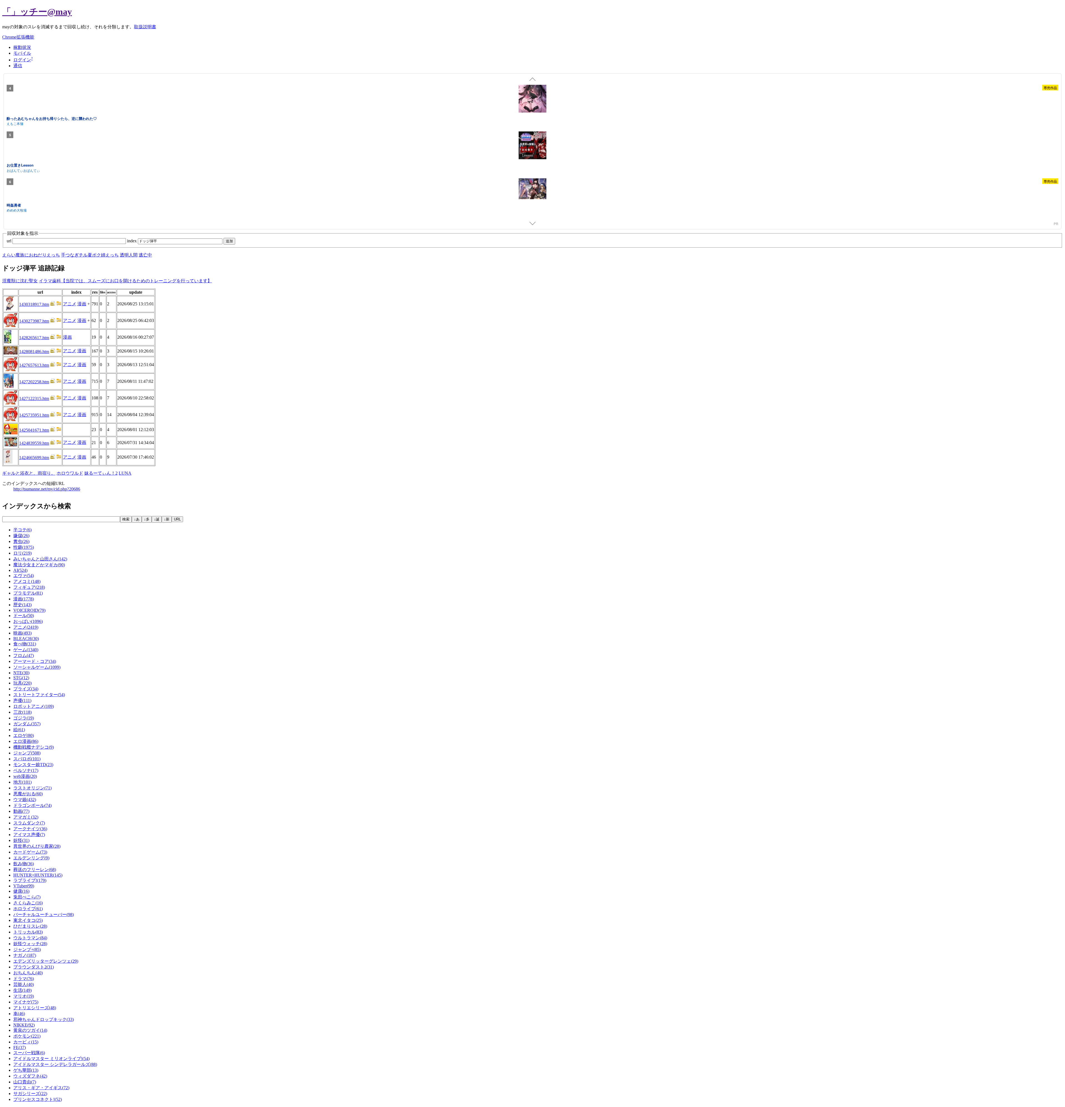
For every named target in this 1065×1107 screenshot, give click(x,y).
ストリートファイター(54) (39, 694)
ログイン (22, 59)
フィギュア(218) (29, 587)
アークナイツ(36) (30, 828)
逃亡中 (145, 255)
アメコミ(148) (26, 581)
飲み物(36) (23, 863)
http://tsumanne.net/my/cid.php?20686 (46, 489)
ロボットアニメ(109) (33, 706)
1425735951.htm (34, 415)
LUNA (125, 473)
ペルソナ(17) (25, 770)
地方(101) (22, 782)
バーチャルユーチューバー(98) (43, 914)
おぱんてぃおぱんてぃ (23, 170)
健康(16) (21, 891)
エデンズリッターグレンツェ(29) (45, 961)
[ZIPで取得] (58, 304)
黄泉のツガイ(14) (30, 1030)
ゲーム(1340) (25, 649)
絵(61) (19, 729)
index (132, 240)
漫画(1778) (23, 599)
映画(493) (22, 633)
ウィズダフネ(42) (30, 1076)
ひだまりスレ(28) (30, 926)
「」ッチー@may (37, 12)
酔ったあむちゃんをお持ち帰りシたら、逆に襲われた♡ (52, 118)
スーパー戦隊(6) (29, 1052)
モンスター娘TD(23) (33, 764)
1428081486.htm (34, 351)
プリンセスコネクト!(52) (37, 1099)
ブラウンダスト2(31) (33, 967)
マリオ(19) (23, 996)
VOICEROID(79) (29, 610)
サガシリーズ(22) (30, 1093)
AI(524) (20, 570)
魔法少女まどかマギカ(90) (39, 564)
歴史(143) (22, 604)
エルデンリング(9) (31, 858)
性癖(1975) (23, 547)
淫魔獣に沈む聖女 (20, 280)
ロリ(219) (22, 553)
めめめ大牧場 (17, 210)
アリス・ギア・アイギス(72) (41, 1087)
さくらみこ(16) (28, 902)
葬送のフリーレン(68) (34, 869)
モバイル (22, 53)
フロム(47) (23, 655)
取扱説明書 (145, 26)
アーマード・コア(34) (34, 661)
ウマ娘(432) (24, 799)
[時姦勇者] (532, 189)
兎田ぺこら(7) (26, 897)
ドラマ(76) (23, 978)
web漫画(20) (25, 776)
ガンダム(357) (26, 723)
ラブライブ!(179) (29, 880)
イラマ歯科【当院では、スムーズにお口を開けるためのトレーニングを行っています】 (125, 280)
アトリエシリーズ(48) (34, 1007)
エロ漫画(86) (25, 741)
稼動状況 (22, 47)
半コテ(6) (22, 529)
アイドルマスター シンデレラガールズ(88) (55, 1064)
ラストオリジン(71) (32, 788)
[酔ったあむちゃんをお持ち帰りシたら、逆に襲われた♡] (532, 99)
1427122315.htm (34, 398)
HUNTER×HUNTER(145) (37, 875)
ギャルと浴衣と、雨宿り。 (28, 473)
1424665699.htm (34, 457)
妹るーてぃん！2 (101, 473)
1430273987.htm (34, 321)
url (9, 240)
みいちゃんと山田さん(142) (40, 559)
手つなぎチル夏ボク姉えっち (90, 255)
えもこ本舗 (15, 123)
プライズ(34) (25, 688)
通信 (17, 65)
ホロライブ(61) (28, 908)
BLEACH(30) (26, 638)
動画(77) (21, 811)
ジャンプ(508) (26, 753)
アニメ (69, 303)
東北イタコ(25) (28, 920)
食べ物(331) (24, 643)
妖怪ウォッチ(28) (30, 943)
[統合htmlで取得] (52, 304)
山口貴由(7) (24, 1082)
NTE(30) (21, 672)
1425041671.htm (34, 430)
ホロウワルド (70, 473)
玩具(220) (22, 683)
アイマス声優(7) (29, 834)
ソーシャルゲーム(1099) (36, 667)
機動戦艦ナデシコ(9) (33, 747)
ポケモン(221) (26, 1036)
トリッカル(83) (28, 932)
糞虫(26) (21, 541)
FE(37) (19, 1047)
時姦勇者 (14, 204)
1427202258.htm (34, 381)
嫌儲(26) (21, 535)
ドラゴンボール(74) (32, 805)
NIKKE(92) (24, 1025)
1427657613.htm (34, 365)
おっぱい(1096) (28, 621)
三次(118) (22, 712)
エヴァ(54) (23, 575)
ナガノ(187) (24, 955)
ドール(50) (23, 615)
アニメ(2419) (25, 627)
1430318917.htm (34, 304)
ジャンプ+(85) (27, 949)
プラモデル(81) (28, 593)
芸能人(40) (23, 984)
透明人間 (129, 255)
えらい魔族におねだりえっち (31, 255)
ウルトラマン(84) (30, 937)
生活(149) (22, 990)
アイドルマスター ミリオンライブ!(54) (51, 1058)
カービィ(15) (25, 1042)
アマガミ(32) (25, 817)
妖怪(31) (21, 840)
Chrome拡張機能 (18, 37)
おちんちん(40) (28, 972)
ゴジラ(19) (23, 718)
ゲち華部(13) (25, 1070)
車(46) (19, 1013)
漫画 (81, 303)
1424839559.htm (34, 443)
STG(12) (21, 677)
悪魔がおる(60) (28, 793)
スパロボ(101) (26, 758)
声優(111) (22, 700)
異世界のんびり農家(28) (36, 846)
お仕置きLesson (20, 165)
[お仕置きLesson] (532, 146)
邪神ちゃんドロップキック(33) (43, 1019)
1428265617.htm (34, 337)
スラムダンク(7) (29, 823)
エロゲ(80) (23, 735)
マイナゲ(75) (25, 1002)
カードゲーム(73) (30, 852)
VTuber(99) (23, 886)
